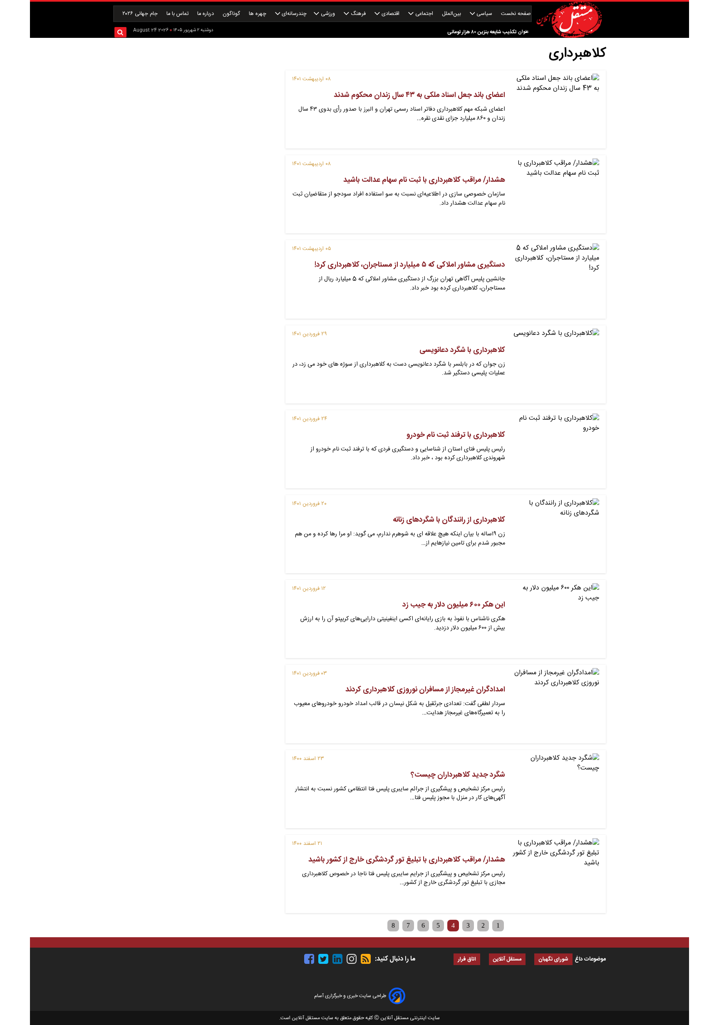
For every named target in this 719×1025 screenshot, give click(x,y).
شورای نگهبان (553, 959)
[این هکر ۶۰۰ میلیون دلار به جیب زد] (555, 619)
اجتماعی (424, 14)
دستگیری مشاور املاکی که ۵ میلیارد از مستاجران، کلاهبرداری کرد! (410, 265)
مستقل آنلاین (507, 959)
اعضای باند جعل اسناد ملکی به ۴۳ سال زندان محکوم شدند (419, 95)
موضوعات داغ (590, 959)
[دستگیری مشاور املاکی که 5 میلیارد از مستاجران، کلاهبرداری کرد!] (555, 279)
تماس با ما (178, 14)
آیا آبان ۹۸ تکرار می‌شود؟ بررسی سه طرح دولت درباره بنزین (456, 32)
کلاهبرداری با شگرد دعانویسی (462, 350)
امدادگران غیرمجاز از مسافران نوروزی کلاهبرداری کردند (425, 689)
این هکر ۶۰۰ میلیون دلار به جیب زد (453, 605)
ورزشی (328, 14)
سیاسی (484, 14)
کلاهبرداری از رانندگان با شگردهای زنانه (449, 520)
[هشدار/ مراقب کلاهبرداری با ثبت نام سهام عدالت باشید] (555, 194)
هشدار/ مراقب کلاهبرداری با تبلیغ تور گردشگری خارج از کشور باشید (406, 860)
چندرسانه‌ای (293, 14)
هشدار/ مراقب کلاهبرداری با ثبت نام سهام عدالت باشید (424, 180)
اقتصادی (390, 14)
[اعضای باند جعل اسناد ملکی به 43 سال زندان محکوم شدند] (555, 109)
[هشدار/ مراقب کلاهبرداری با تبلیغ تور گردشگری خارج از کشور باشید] (555, 874)
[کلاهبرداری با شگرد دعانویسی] (555, 364)
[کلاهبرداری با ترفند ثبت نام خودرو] (555, 449)
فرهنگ (358, 14)
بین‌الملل (452, 14)
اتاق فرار (467, 959)
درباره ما (206, 14)
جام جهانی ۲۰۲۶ (140, 14)
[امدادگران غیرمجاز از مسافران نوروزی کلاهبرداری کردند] (555, 704)
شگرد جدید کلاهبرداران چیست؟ (458, 775)
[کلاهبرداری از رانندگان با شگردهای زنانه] (555, 534)
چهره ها (258, 14)
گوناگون (232, 14)
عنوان (523, 32)
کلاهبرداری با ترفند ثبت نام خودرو (456, 435)
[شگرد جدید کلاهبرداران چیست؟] (555, 789)
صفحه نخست (516, 14)
